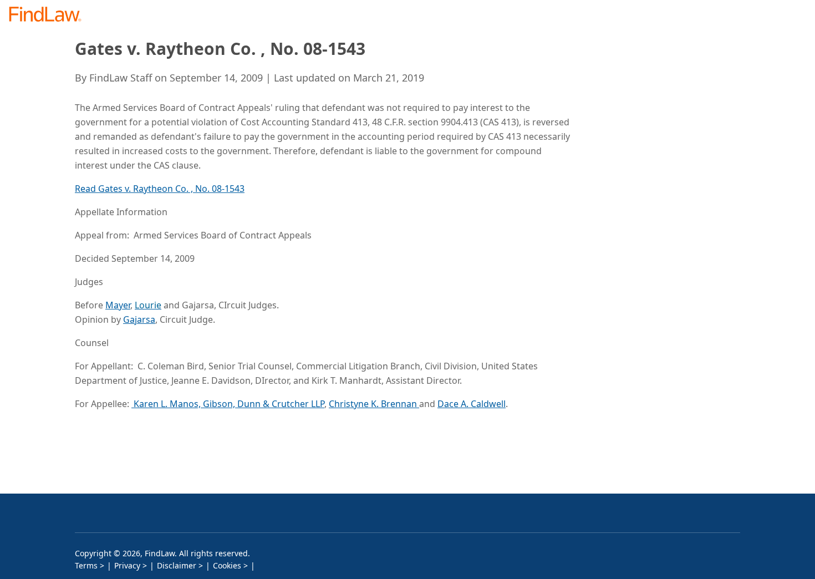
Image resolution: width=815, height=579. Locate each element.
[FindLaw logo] (49, 15)
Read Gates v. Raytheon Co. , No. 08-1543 (159, 188)
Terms (86, 565)
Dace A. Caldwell (471, 404)
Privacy (127, 565)
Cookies (227, 565)
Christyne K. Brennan (374, 404)
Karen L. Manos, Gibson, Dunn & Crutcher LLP (227, 404)
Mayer (117, 305)
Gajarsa (139, 319)
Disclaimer (176, 565)
